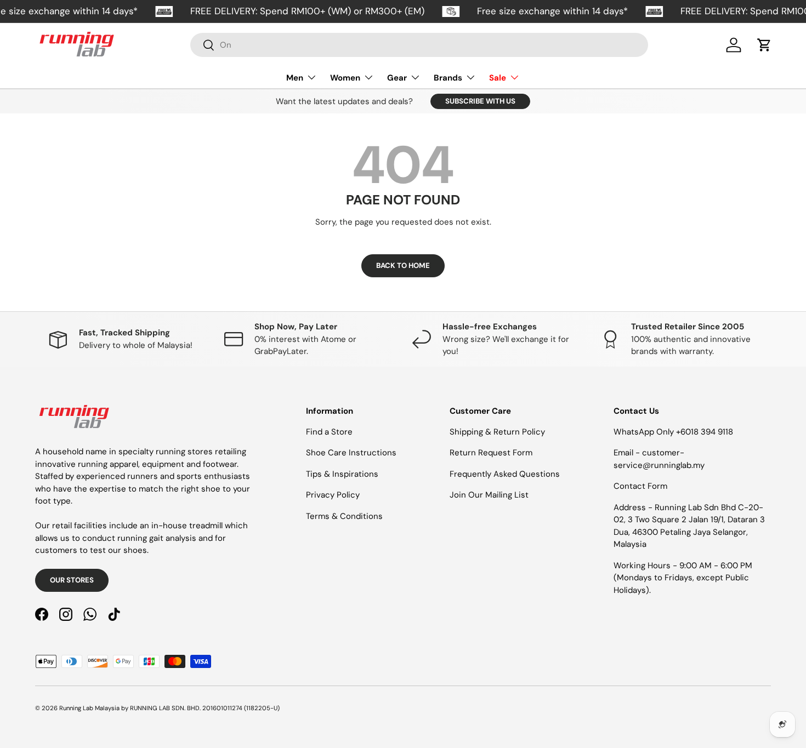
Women (345, 77)
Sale (497, 77)
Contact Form (640, 486)
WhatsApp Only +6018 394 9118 (673, 431)
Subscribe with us (480, 101)
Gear (397, 77)
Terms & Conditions (344, 516)
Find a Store (329, 431)
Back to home (403, 265)
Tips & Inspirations (342, 474)
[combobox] (419, 45)
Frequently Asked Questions (505, 474)
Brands (448, 77)
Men (294, 77)
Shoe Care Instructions (351, 452)
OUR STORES (72, 580)
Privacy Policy (333, 494)
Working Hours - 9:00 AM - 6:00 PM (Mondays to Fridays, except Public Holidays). (683, 578)
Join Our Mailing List (489, 494)
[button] (764, 45)
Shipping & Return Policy (497, 431)
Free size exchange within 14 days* (552, 11)
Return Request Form (491, 452)
